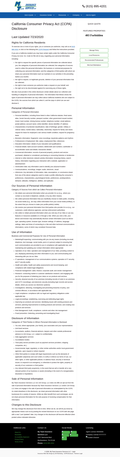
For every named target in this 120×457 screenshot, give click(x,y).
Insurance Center (46, 15)
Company (76, 15)
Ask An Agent (90, 15)
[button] (94, 50)
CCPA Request (43, 49)
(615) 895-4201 (48, 443)
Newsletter (18, 434)
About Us (18, 432)
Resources (62, 15)
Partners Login (78, 453)
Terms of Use (19, 442)
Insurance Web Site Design (45, 453)
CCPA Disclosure (68, 453)
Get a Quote (29, 15)
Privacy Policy (19, 439)
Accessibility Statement (22, 437)
